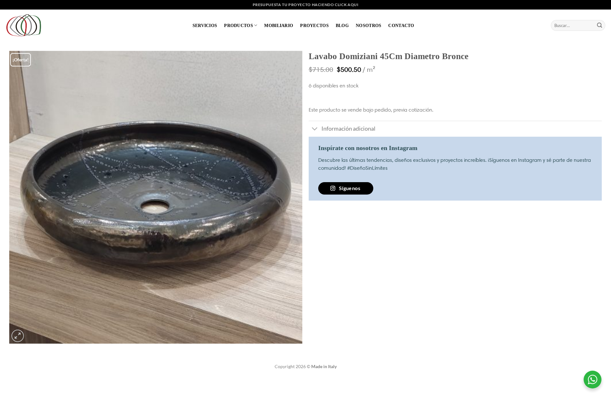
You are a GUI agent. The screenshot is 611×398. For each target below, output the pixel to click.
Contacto (401, 25)
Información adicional (348, 128)
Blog (342, 25)
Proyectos (314, 25)
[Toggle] (315, 129)
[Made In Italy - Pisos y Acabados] (25, 25)
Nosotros (368, 25)
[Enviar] (599, 25)
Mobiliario (278, 25)
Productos (238, 25)
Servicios (205, 25)
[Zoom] (17, 336)
